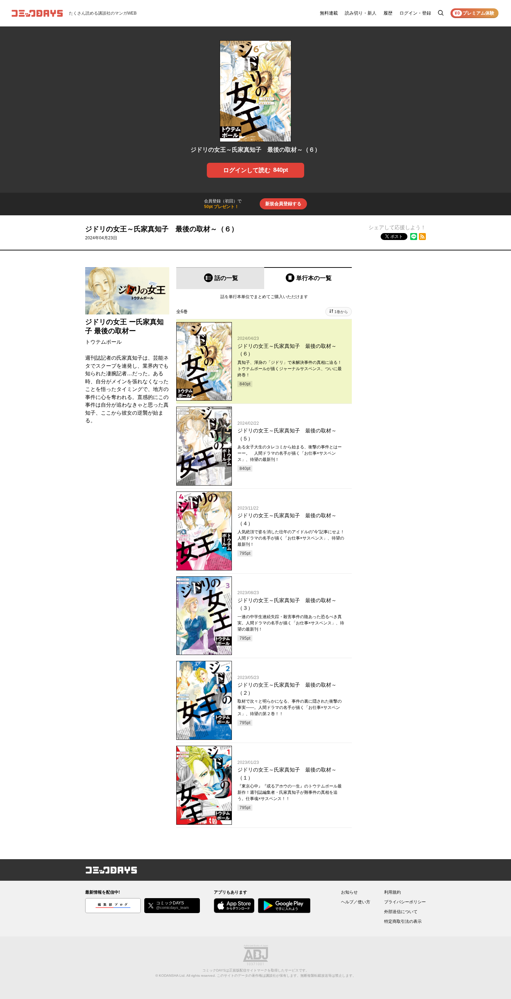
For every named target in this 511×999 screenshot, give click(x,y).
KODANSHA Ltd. (172, 975)
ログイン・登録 (415, 13)
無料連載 (329, 13)
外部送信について (400, 911)
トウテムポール (103, 342)
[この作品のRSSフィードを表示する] (422, 236)
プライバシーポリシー (405, 902)
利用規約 (392, 892)
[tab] (220, 278)
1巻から (341, 312)
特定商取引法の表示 (403, 921)
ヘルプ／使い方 (355, 902)
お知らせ (349, 892)
